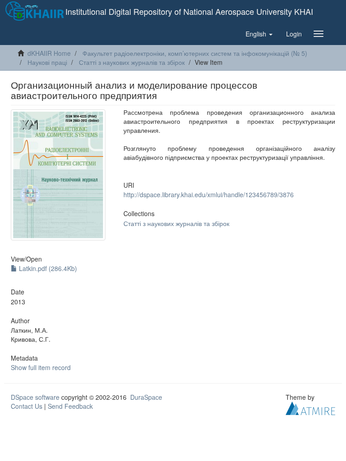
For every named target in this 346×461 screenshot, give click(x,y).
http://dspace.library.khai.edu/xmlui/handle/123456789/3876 (208, 194)
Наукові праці (47, 62)
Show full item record (41, 367)
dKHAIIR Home (49, 53)
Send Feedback (70, 406)
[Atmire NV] (310, 407)
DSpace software (35, 397)
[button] (259, 34)
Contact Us (26, 406)
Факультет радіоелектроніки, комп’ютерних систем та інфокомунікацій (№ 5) (194, 53)
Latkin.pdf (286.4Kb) (47, 268)
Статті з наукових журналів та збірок (132, 62)
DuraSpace (146, 397)
